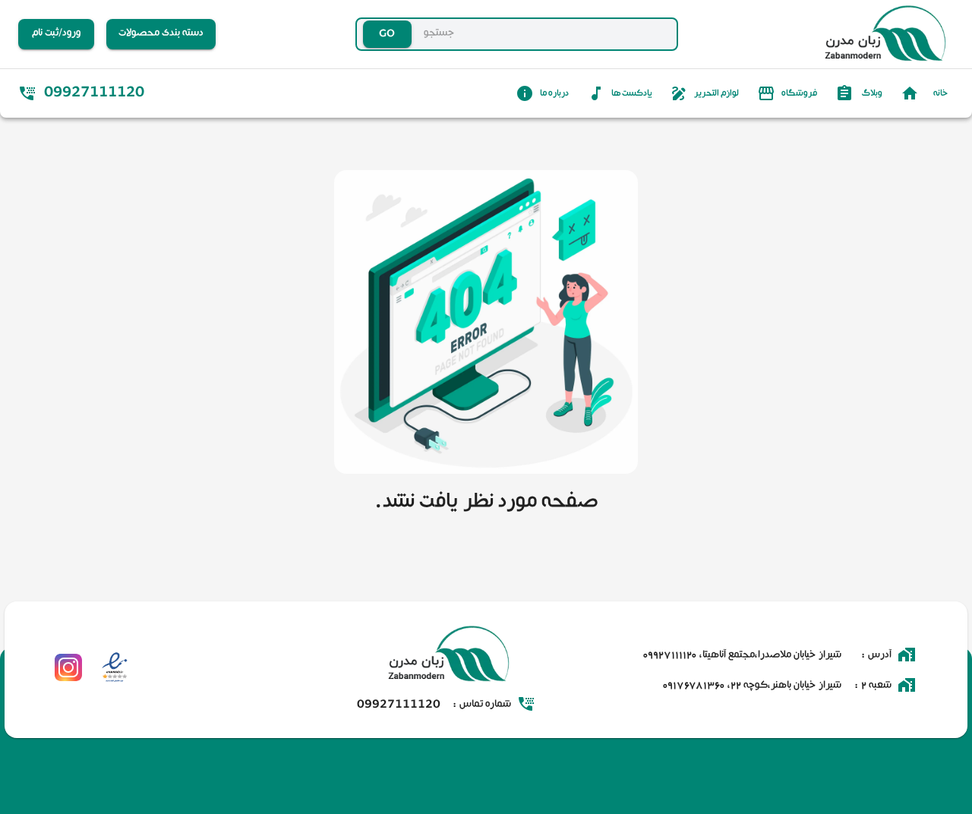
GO (356, 34)
